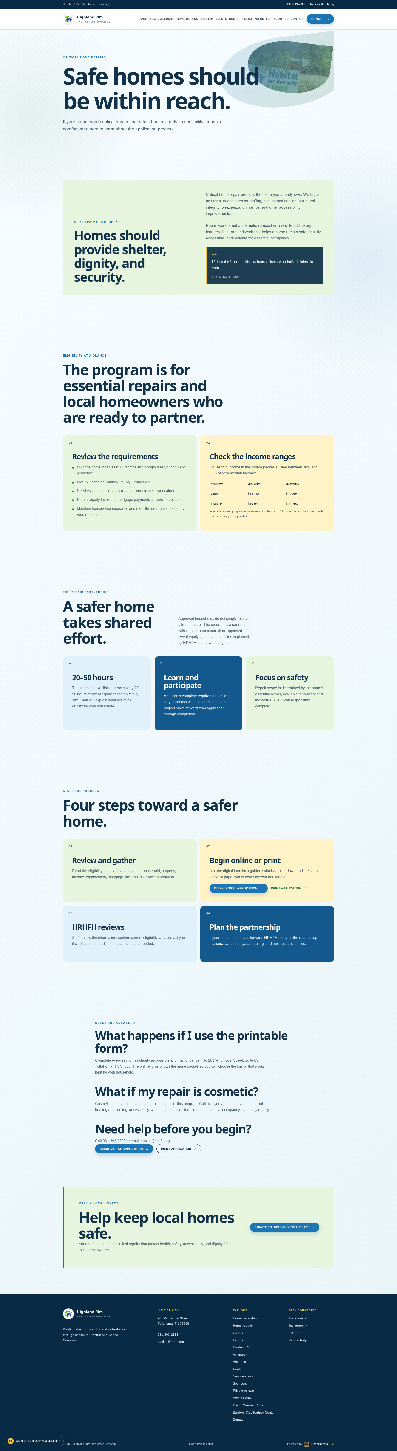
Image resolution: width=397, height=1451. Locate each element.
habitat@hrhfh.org (322, 4)
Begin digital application (238, 888)
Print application (288, 888)
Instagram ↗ (298, 1325)
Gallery (207, 18)
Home (143, 18)
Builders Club (240, 18)
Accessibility (297, 1340)
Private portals (243, 1390)
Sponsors (240, 1383)
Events (221, 18)
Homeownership (162, 18)
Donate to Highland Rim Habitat (285, 1227)
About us (281, 18)
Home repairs (187, 18)
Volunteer (263, 18)
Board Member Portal (248, 1405)
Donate (320, 19)
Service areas (243, 1376)
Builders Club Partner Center (254, 1412)
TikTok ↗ (295, 1333)
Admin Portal (242, 1398)
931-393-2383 (295, 4)
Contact (297, 18)
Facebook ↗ (298, 1318)
